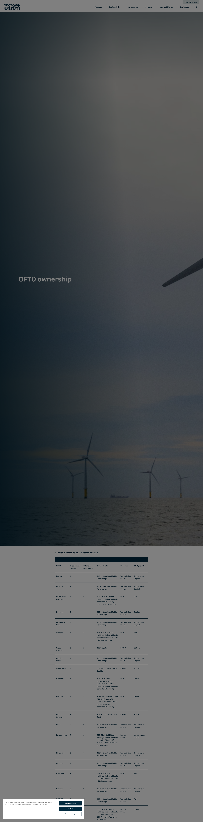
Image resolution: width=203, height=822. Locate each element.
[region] (43, 809)
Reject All (70, 808)
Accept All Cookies (70, 803)
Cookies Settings (70, 814)
